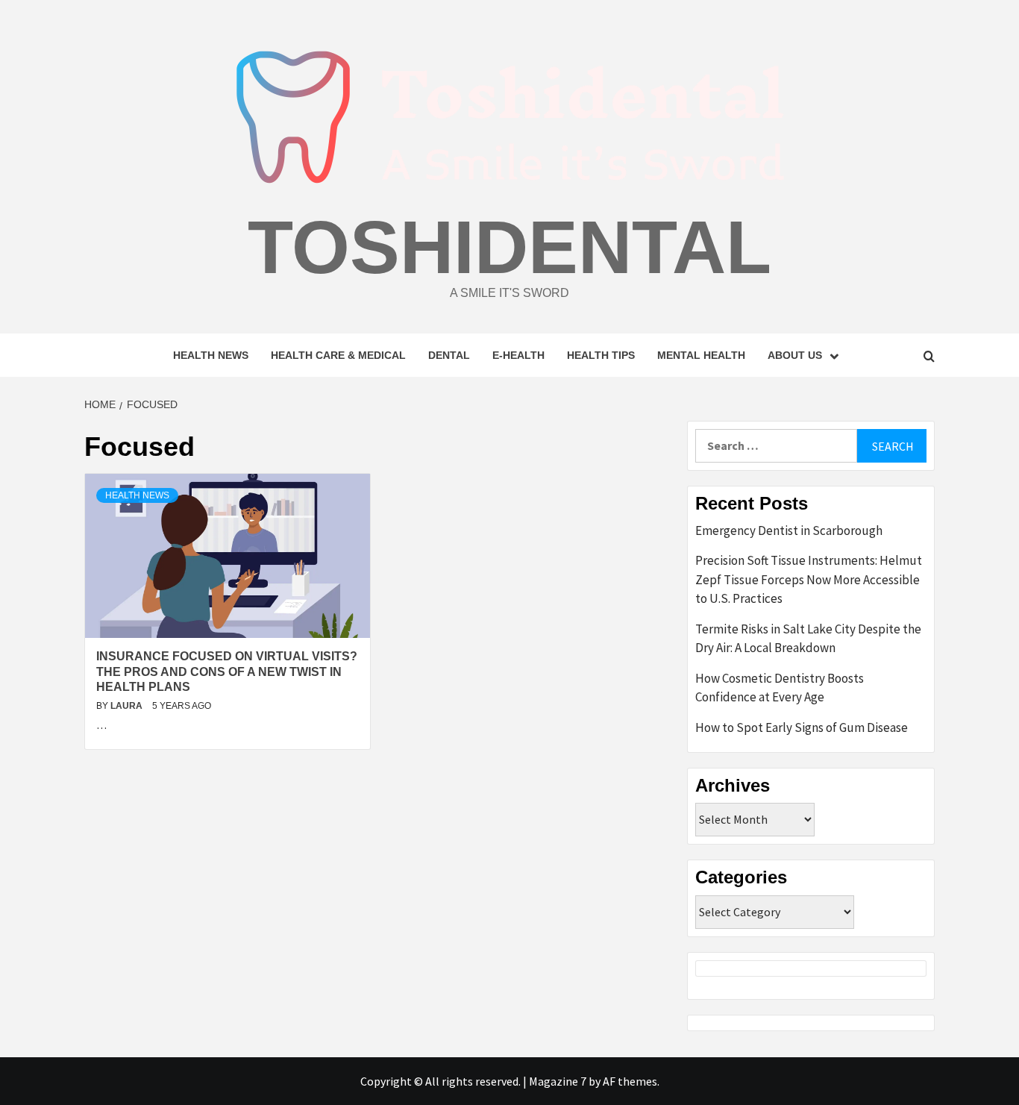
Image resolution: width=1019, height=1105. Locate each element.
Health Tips (601, 355)
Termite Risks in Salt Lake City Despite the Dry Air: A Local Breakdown (808, 639)
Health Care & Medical (338, 355)
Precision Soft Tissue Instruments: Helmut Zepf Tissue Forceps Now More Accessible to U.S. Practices (808, 579)
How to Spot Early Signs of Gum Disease (801, 727)
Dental (449, 355)
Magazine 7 (557, 1081)
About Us (795, 355)
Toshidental (509, 247)
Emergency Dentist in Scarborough (788, 530)
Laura (127, 706)
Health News (210, 355)
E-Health (518, 355)
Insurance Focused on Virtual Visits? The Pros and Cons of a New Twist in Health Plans (226, 672)
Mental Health (701, 355)
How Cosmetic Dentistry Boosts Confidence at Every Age (779, 688)
